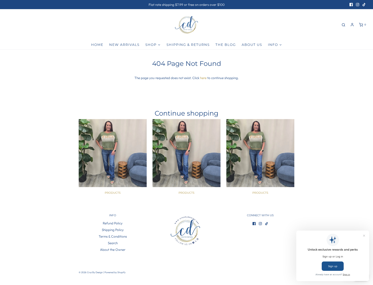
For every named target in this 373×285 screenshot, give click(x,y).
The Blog (225, 45)
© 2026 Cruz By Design (91, 272)
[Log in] (352, 25)
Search (113, 243)
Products (113, 192)
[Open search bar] (343, 25)
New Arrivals (124, 45)
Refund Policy (113, 223)
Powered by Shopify (115, 272)
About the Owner (112, 250)
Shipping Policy (113, 230)
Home (97, 45)
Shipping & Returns (188, 45)
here (203, 78)
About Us (252, 45)
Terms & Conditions (113, 236)
